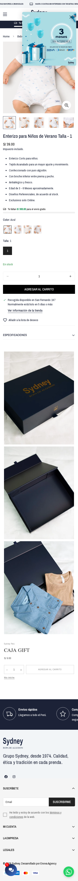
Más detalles (9, 677)
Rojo (38, 229)
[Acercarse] (66, 105)
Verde (18, 229)
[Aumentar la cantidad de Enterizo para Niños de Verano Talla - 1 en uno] (70, 276)
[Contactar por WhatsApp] (68, 871)
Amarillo (28, 229)
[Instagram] (14, 776)
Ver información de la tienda (25, 310)
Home (6, 36)
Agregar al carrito (50, 669)
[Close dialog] (71, 17)
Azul (8, 229)
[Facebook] (6, 776)
